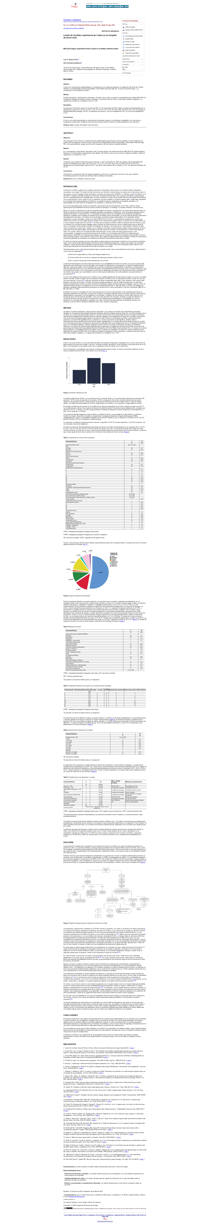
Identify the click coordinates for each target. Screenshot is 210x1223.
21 (119, 952)
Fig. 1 (104, 351)
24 (133, 980)
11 (72, 273)
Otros (126, 67)
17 (88, 832)
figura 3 (143, 862)
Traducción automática (132, 53)
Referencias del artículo (132, 44)
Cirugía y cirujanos (72, 20)
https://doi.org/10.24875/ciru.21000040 (73, 28)
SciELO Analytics (130, 27)
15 (74, 273)
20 (118, 952)
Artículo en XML (130, 41)
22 (99, 957)
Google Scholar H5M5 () (134, 30)
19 (117, 933)
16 (84, 280)
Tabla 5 (94, 771)
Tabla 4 (112, 719)
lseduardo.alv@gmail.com (76, 1196)
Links (132, 1048)
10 (81, 250)
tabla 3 (122, 621)
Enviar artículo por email (132, 56)
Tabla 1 (126, 432)
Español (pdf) (129, 39)
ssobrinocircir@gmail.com (105, 1221)
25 (135, 980)
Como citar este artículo (133, 47)
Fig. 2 (85, 544)
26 (102, 987)
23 (100, 957)
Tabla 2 (134, 619)
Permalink (128, 73)
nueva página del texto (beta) (134, 36)
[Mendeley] (123, 67)
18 (144, 930)
